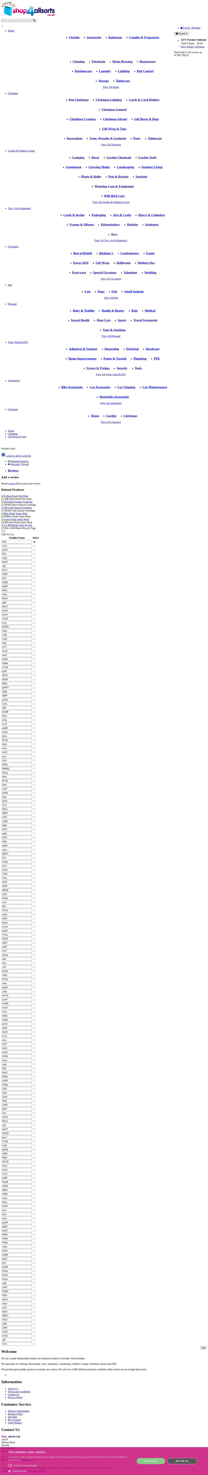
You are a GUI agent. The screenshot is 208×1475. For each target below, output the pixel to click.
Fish (114, 291)
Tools (138, 368)
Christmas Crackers (82, 119)
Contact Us (13, 1394)
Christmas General (114, 109)
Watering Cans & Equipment (114, 186)
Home (11, 30)
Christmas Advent (115, 119)
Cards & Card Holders (144, 99)
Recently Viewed (20, 464)
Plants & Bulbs (91, 176)
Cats (87, 291)
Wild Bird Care (114, 196)
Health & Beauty (113, 310)
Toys (114, 234)
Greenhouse (73, 167)
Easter (150, 253)
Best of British (82, 253)
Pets (10, 285)
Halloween (123, 262)
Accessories (94, 37)
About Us (13, 1388)
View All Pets (111, 297)
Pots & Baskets (118, 176)
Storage (103, 80)
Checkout (199, 46)
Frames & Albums (81, 224)
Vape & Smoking (114, 330)
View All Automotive (111, 403)
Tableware (123, 80)
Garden (111, 415)
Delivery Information (18, 1411)
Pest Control (145, 71)
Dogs (101, 291)
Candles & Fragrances (144, 37)
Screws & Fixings (98, 368)
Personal (12, 304)
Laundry (105, 71)
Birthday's (106, 253)
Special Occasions (105, 272)
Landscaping (125, 167)
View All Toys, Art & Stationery (110, 240)
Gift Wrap (102, 262)
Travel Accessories (145, 320)
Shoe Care (103, 320)
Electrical (132, 349)
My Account (14, 1419)
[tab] (107, 470)
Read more (27, 1460)
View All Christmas (111, 144)
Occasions (13, 246)
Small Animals (134, 291)
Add (203, 1348)
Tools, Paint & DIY (18, 342)
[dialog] (104, 1461)
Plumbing (140, 358)
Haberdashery (110, 224)
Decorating (111, 349)
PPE (157, 358)
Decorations (74, 138)
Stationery (152, 224)
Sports (122, 320)
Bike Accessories (72, 387)
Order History (15, 1422)
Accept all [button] (151, 1461)
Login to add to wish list (18, 455)
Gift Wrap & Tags (114, 128)
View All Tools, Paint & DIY (111, 374)
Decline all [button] (182, 1461)
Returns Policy (15, 1414)
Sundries (141, 176)
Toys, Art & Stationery (19, 208)
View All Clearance (111, 422)
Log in (11, 483)
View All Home (111, 87)
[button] (70, 1471)
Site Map (12, 1417)
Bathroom (115, 37)
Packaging (99, 215)
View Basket (187, 46)
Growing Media (99, 167)
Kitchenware (83, 71)
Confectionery (129, 253)
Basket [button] (182, 33)
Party (137, 138)
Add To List (7, 534)
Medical (150, 310)
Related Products (19, 461)
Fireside (74, 37)
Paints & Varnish (115, 358)
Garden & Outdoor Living (21, 150)
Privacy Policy (15, 1397)
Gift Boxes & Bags (146, 119)
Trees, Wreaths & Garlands (108, 138)
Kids (134, 310)
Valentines (130, 272)
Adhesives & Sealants (83, 349)
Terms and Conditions (19, 1391)
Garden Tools (147, 157)
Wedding (150, 272)
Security (122, 368)
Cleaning (79, 61)
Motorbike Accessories (114, 397)
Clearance (13, 409)
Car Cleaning (126, 387)
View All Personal (111, 336)
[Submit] (34, 20)
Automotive (14, 380)
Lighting (124, 71)
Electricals (98, 61)
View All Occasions (111, 278)
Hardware (152, 349)
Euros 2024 (80, 262)
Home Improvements (82, 358)
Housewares (148, 61)
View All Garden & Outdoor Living (110, 202)
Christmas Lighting (109, 99)
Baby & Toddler (84, 310)
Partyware (79, 272)
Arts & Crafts (122, 215)
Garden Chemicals (118, 157)
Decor (95, 157)
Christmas (13, 93)
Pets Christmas (79, 99)
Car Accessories (100, 387)
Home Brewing (122, 61)
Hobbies (132, 224)
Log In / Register (191, 27)
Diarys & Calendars (151, 215)
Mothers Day (146, 262)
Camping (78, 157)
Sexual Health (80, 320)
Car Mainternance (155, 387)
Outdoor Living (151, 167)
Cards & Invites (73, 215)
